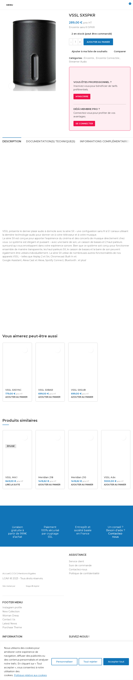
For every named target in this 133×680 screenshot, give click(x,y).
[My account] (123, 5)
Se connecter (84, 123)
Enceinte (89, 58)
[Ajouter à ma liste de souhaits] (25, 350)
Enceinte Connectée (107, 58)
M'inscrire (82, 96)
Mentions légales (27, 573)
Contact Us (8, 619)
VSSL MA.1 (11, 477)
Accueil (6, 573)
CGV (14, 573)
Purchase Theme (12, 627)
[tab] (11, 141)
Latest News (9, 623)
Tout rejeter (90, 661)
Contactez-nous (115, 535)
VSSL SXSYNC (13, 389)
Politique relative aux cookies (30, 675)
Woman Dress (10, 615)
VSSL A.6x (109, 477)
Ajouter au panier (98, 42)
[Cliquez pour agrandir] (12, 86)
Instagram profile (12, 607)
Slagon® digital (32, 586)
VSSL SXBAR (45, 389)
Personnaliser (64, 661)
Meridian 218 (45, 477)
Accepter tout (116, 661)
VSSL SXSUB (78, 389)
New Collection (11, 611)
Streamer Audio (78, 61)
